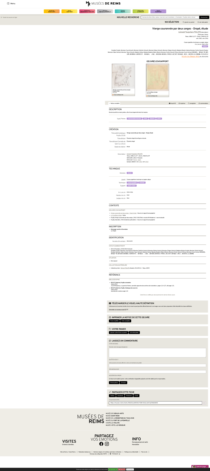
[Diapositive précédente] (108, 80)
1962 (140, 162)
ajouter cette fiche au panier (118, 332)
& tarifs (140, 442)
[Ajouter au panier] (134, 65)
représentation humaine (134, 118)
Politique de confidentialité (131, 452)
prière (159, 118)
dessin (205, 46)
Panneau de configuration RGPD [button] (98, 454)
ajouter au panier (189, 22)
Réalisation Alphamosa (84, 452)
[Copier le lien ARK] (204, 403)
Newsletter (135, 445)
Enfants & (68, 445)
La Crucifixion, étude (152, 92)
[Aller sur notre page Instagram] (107, 444)
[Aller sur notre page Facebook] (101, 444)
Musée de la (87, 11)
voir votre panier (203, 22)
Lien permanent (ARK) (114, 399)
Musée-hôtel (140, 11)
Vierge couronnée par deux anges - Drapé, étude (122, 90)
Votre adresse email (114, 369)
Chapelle (123, 11)
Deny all (122, 469)
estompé (141, 183)
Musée (69, 11)
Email (136, 396)
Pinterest (129, 396)
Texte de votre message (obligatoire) (118, 347)
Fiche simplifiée (114, 321)
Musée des (51, 11)
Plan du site (144, 452)
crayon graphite (132, 183)
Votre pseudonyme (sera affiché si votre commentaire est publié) (125, 363)
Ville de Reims (64, 452)
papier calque (131, 186)
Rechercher (204, 17)
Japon (139, 160)
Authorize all (113, 469)
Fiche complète (126, 321)
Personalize (130, 469)
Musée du (105, 11)
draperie (152, 118)
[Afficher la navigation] (8, 3)
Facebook (120, 396)
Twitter (112, 396)
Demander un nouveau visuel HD (117, 309)
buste (145, 118)
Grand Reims (72, 452)
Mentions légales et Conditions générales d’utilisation (107, 452)
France (135, 160)
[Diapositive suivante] (206, 80)
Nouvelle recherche (128, 17)
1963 (146, 162)
